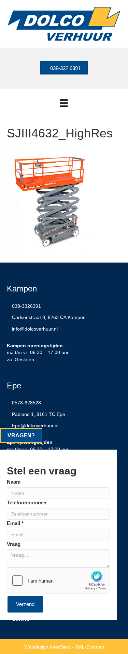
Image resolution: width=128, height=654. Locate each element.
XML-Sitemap (89, 647)
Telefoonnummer (27, 502)
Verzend (25, 604)
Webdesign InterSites (47, 647)
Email (15, 523)
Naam (13, 482)
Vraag (13, 544)
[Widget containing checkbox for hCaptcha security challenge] (58, 580)
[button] (21, 435)
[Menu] (64, 103)
